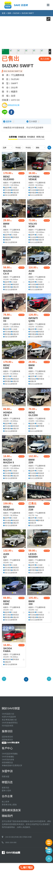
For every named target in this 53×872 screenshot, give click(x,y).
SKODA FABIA (7, 649)
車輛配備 (22, 137)
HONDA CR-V (7, 414)
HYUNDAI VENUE (33, 178)
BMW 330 (31, 602)
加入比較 (21, 173)
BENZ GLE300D (8, 178)
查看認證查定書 (13, 105)
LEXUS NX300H (33, 555)
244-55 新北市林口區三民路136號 (18, 837)
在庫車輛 (13, 137)
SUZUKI (16, 13)
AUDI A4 (31, 272)
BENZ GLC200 (33, 414)
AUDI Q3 (6, 555)
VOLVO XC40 (32, 225)
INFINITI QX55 (33, 319)
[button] (12, 168)
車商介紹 (40, 137)
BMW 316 (31, 366)
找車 (9, 13)
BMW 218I (31, 508)
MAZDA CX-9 (7, 272)
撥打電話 (28, 867)
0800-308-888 (10, 842)
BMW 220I (31, 461)
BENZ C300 (6, 366)
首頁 (3, 13)
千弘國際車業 (15, 183)
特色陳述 (31, 137)
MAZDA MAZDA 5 (8, 461)
